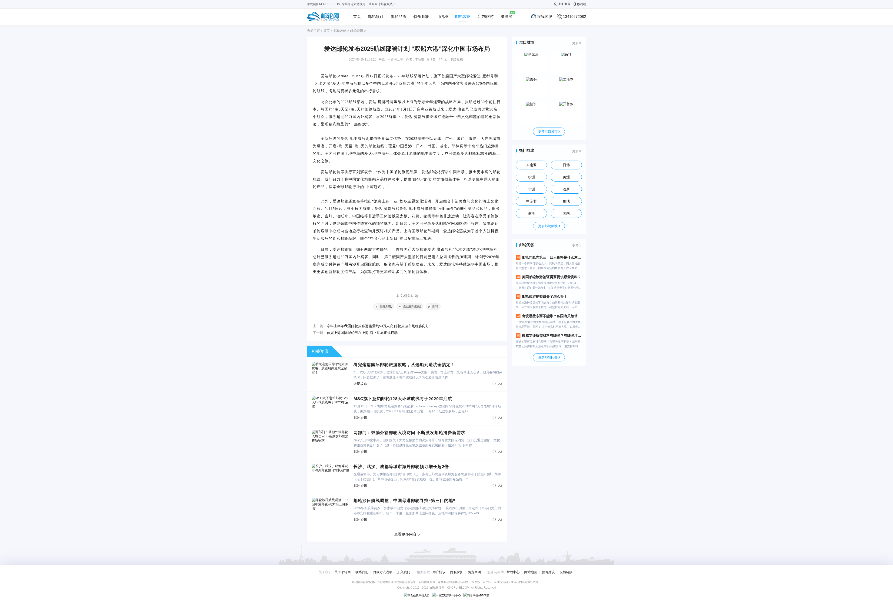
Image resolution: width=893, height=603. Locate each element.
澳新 (566, 189)
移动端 (581, 4)
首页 (357, 16)
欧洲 (531, 177)
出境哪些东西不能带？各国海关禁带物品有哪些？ (552, 316)
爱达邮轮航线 (412, 306)
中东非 (531, 201)
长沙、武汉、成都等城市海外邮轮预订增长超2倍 (401, 466)
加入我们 (403, 572)
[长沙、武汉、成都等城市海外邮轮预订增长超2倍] (331, 466)
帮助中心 (513, 572)
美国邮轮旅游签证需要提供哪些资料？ (551, 277)
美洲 (566, 177)
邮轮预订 (376, 16)
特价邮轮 (421, 16)
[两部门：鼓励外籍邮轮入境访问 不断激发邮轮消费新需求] (331, 432)
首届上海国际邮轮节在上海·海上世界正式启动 (362, 333)
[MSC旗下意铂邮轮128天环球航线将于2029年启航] (331, 398)
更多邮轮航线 (548, 226)
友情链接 (566, 572)
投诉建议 (548, 572)
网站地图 (530, 572)
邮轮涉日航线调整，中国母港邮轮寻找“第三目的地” (404, 500)
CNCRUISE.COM (458, 587)
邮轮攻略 (463, 16)
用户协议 (439, 572)
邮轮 (435, 306)
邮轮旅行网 (437, 587)
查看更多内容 (405, 534)
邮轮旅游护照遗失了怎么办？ (544, 296)
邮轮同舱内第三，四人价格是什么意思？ (552, 257)
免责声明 (474, 572)
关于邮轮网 (342, 572)
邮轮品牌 (399, 16)
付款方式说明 (383, 572)
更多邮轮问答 (548, 357)
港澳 (531, 213)
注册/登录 (564, 4)
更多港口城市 (548, 131)
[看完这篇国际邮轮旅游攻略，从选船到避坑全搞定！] (331, 364)
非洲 (531, 189)
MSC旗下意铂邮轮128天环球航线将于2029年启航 (402, 398)
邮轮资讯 (356, 31)
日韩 (566, 165)
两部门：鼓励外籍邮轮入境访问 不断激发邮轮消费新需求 (409, 432)
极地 (566, 201)
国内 (566, 213)
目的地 (442, 16)
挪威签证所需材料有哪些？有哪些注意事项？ (552, 335)
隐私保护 (456, 572)
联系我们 (361, 572)
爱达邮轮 (386, 306)
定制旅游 (486, 16)
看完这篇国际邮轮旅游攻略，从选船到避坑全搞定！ (404, 364)
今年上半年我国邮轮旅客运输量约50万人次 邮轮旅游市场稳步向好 (378, 326)
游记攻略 (360, 384)
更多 (575, 43)
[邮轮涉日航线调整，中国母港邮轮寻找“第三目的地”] (331, 500)
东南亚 (531, 165)
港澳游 (507, 16)
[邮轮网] (323, 16)
